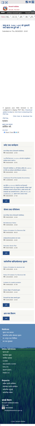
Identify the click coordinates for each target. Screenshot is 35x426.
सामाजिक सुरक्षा (7, 355)
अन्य (6, 201)
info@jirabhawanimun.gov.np (13, 410)
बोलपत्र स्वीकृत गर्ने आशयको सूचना (11, 290)
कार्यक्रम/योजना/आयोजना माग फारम (11, 238)
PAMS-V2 (6, 373)
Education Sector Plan (10, 245)
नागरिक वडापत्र (7, 358)
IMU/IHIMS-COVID (9, 364)
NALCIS (5, 367)
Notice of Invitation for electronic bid (14, 267)
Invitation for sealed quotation (12, 282)
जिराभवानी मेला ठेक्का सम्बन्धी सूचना (11, 297)
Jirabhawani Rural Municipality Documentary (16, 178)
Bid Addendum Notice (9, 223)
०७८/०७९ (5, 130)
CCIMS (5, 361)
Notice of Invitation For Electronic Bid (14, 230)
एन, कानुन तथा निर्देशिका (10, 338)
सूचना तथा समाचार (7, 124)
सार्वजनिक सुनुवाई (8, 389)
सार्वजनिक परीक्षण (8, 392)
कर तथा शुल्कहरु (8, 341)
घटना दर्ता (5, 352)
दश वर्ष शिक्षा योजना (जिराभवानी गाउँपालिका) (13, 150)
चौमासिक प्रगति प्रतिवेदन (10, 386)
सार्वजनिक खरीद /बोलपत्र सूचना (12, 335)
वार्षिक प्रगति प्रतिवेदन (9, 383)
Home (3, 17)
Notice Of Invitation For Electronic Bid (14, 275)
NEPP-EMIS (7, 370)
